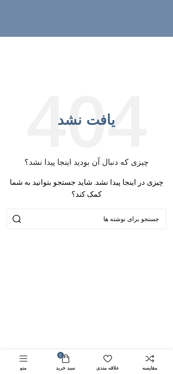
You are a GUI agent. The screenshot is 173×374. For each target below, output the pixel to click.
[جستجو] (17, 219)
